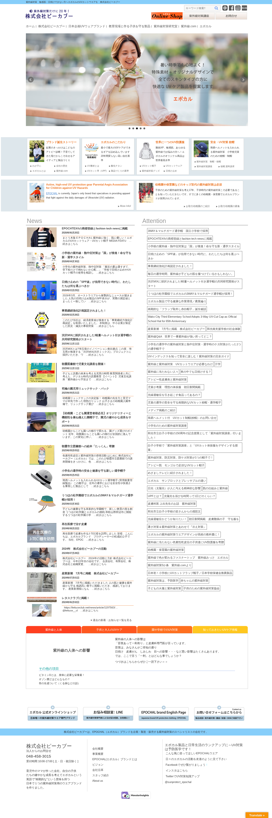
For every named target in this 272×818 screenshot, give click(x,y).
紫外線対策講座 (204, 166)
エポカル (205, 26)
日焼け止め (171, 171)
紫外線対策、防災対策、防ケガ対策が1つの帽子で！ (180, 457)
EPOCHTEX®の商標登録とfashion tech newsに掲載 (180, 238)
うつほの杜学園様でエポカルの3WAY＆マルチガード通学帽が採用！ (190, 293)
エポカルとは (40, 171)
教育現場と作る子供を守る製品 (129, 26)
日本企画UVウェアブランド (86, 26)
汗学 (218, 364)
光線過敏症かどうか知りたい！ (167, 519)
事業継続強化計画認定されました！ (170, 266)
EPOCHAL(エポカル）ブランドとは (114, 759)
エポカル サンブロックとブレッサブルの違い (177, 480)
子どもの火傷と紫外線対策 (164, 588)
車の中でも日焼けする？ (196, 371)
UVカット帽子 (149, 166)
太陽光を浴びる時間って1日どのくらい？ (189, 496)
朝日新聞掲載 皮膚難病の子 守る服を (214, 519)
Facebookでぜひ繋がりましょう (185, 764)
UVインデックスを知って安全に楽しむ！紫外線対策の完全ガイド (188, 356)
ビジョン (97, 764)
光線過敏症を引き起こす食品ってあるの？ (174, 394)
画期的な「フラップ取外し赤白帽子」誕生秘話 (177, 309)
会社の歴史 (61, 166)
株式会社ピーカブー (51, 26)
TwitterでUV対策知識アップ (183, 776)
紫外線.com (188, 26)
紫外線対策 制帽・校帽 (209, 161)
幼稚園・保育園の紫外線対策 (166, 549)
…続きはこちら (104, 272)
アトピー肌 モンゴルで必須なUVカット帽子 (176, 465)
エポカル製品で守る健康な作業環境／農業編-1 (177, 301)
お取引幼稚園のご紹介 (198, 206)
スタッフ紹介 (100, 775)
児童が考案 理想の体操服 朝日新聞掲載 (175, 387)
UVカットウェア (174, 166)
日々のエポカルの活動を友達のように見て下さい (196, 759)
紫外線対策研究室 (165, 26)
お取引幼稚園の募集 (229, 206)
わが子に (36, 166)
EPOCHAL (52, 193)
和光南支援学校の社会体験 (223, 328)
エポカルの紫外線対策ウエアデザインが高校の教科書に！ (184, 534)
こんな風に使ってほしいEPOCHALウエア (192, 753)
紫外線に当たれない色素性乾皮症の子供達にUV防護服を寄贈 (186, 542)
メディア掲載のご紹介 (162, 410)
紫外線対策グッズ (151, 171)
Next (243, 80)
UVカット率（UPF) (97, 171)
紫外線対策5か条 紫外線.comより (170, 565)
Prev (31, 80)
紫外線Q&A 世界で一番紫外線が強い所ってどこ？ (180, 336)
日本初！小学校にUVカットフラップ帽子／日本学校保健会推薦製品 (190, 572)
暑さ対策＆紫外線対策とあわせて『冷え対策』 (177, 526)
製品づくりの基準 (120, 171)
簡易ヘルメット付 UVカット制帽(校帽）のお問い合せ (182, 417)
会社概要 (97, 748)
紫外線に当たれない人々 (163, 371)
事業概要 (97, 753)
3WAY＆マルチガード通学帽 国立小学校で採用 (178, 230)
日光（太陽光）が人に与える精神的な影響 (174, 488)
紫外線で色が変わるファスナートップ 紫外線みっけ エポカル (188, 557)
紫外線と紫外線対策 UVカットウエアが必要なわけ (180, 364)
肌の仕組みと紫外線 (215, 488)
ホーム (30, 26)
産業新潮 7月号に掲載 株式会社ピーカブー (176, 328)
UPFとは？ (155, 496)
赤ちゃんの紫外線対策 (194, 580)
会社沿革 (97, 769)
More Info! (125, 206)
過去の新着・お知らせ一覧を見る (112, 620)
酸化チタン (116, 166)
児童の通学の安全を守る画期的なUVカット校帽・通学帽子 (184, 402)
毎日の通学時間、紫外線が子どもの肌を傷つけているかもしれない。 (191, 273)
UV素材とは (93, 166)
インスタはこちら (177, 770)
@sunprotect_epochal (178, 782)
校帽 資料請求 (227, 166)
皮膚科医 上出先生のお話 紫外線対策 (172, 503)
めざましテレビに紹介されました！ (170, 472)
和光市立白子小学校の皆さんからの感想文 (174, 511)
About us (97, 780)
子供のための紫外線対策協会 (201, 588)
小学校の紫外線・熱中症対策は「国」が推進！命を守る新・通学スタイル (193, 246)
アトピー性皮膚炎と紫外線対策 (167, 379)
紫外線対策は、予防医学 (163, 580)
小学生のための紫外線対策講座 (167, 425)
